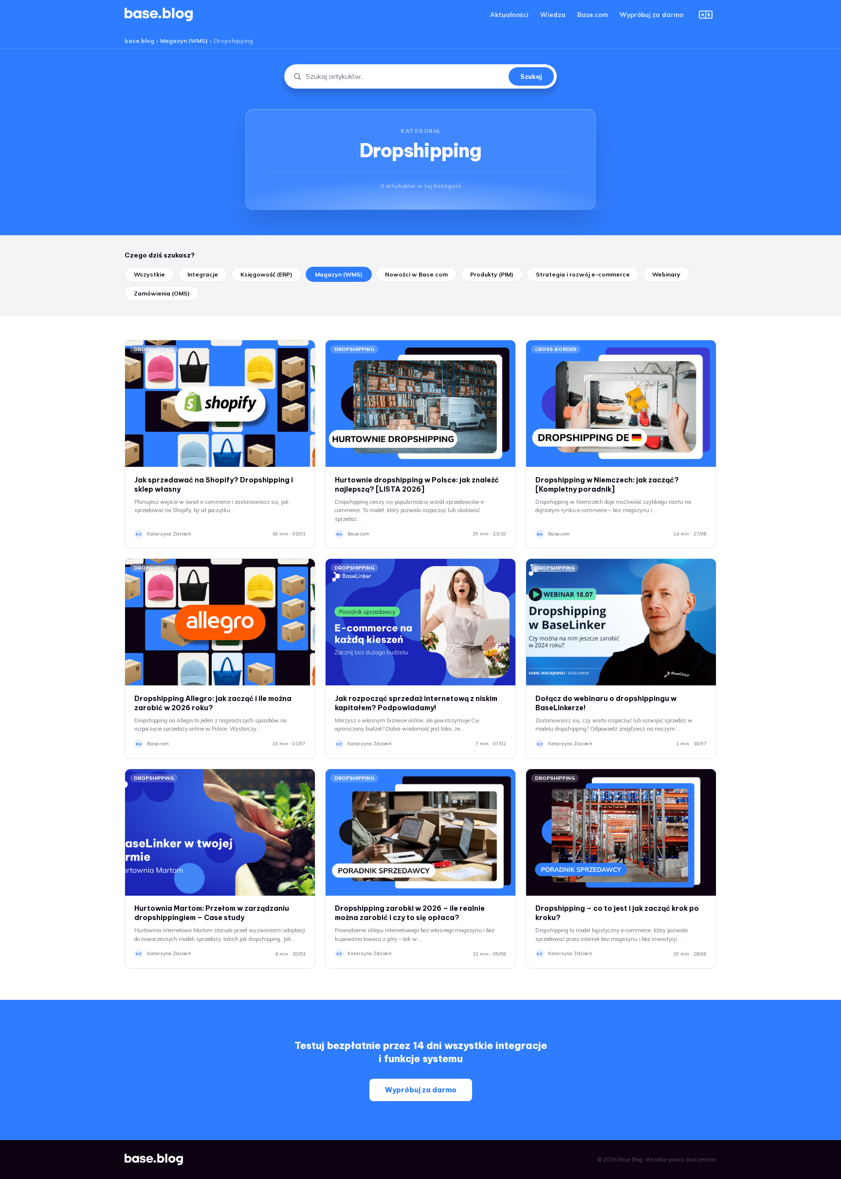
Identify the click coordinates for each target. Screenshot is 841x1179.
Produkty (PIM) (491, 274)
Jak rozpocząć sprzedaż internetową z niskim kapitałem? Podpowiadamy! (416, 703)
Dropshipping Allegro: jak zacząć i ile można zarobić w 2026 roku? (213, 703)
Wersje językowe (705, 14)
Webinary (666, 274)
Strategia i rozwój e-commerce (583, 274)
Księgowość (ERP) (266, 274)
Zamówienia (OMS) (162, 293)
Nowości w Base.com (416, 274)
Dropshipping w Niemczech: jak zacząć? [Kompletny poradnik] (607, 485)
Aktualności (509, 14)
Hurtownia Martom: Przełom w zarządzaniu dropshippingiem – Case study (211, 913)
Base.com (592, 14)
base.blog (139, 40)
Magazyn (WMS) (184, 40)
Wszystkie (149, 274)
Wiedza (553, 14)
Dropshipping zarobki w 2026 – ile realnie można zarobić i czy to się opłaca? (410, 913)
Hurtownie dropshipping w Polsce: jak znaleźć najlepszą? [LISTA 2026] (417, 485)
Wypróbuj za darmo (651, 14)
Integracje (202, 274)
